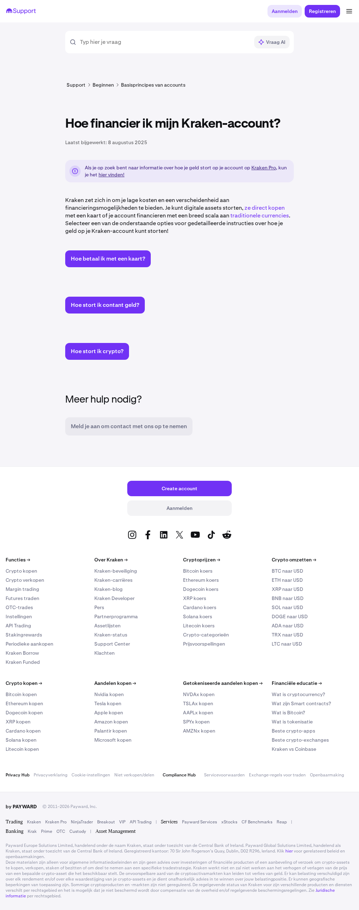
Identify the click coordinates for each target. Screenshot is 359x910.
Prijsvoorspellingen (204, 644)
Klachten (104, 653)
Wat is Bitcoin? (288, 712)
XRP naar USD (287, 589)
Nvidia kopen (109, 694)
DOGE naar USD (290, 616)
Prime (46, 831)
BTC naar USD (287, 571)
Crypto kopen (21, 571)
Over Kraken (111, 560)
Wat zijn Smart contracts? (301, 703)
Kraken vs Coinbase (294, 749)
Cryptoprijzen (201, 560)
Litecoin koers (199, 625)
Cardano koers (199, 607)
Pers (99, 607)
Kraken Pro (263, 167)
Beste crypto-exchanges (300, 740)
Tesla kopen (107, 703)
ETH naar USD (287, 580)
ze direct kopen (264, 207)
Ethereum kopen (24, 703)
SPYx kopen (196, 722)
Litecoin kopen (22, 749)
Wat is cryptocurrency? (298, 694)
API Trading (18, 625)
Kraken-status (110, 635)
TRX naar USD (287, 635)
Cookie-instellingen (91, 775)
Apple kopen (108, 712)
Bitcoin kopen (21, 694)
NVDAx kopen (199, 694)
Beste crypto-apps (293, 731)
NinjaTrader (82, 822)
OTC (60, 831)
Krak (32, 831)
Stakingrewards (24, 635)
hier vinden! (111, 174)
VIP (122, 822)
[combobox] (164, 42)
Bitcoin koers (197, 571)
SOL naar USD (287, 607)
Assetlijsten (107, 625)
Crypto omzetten (294, 560)
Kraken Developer (114, 598)
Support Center (112, 644)
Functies (18, 560)
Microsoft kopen (112, 740)
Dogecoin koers (200, 589)
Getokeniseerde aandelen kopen (223, 683)
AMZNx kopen (199, 731)
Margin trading (22, 589)
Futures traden (22, 598)
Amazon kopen (111, 722)
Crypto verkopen (25, 580)
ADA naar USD (288, 625)
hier (289, 851)
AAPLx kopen (198, 712)
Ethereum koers (201, 580)
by (21, 806)
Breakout (106, 822)
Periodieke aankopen (29, 644)
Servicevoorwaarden (224, 775)
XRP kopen (18, 722)
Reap (282, 822)
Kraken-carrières (113, 580)
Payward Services (199, 822)
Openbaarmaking (327, 775)
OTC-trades (19, 607)
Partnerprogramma (116, 616)
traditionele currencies (259, 215)
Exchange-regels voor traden (277, 775)
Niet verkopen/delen (134, 775)
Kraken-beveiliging (115, 571)
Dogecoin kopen (24, 712)
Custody (77, 831)
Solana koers (197, 616)
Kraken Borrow (22, 653)
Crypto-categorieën (206, 635)
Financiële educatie (297, 683)
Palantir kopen (110, 731)
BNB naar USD (288, 598)
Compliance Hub (179, 775)
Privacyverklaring (50, 775)
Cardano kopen (23, 731)
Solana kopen (21, 740)
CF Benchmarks (257, 822)
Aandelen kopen (115, 683)
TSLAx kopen (198, 703)
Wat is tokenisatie (292, 722)
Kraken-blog (108, 589)
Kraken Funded (23, 662)
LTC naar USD (287, 644)
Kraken (34, 822)
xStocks (229, 822)
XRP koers (194, 598)
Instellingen (19, 616)
